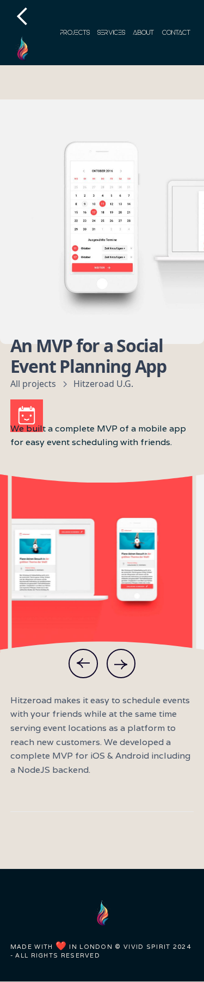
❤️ (61, 946)
